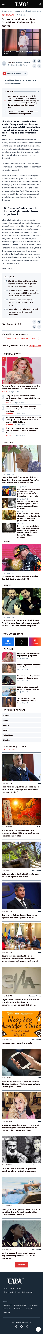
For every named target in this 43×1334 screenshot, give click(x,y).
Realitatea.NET (7, 1305)
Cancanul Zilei (7, 1309)
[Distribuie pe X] (39, 66)
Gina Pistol (11, 338)
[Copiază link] (34, 61)
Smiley (34, 338)
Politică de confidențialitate (11, 1292)
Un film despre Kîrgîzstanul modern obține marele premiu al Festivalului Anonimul (21, 409)
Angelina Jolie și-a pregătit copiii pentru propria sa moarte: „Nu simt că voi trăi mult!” (21, 389)
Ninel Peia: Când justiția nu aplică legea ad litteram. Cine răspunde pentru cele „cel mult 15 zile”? (22, 284)
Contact (5, 1288)
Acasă (5, 11)
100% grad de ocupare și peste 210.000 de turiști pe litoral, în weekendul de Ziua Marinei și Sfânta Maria (23, 419)
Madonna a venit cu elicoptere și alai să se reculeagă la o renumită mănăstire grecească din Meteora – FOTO (20, 1128)
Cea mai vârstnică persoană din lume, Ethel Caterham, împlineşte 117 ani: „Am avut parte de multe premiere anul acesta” (20, 481)
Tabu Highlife (18, 1309)
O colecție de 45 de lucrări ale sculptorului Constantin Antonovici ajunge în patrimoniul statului (28, 517)
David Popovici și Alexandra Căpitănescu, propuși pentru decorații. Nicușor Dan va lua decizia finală (28, 492)
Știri (11, 11)
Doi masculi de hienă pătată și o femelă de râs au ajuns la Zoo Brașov (22, 302)
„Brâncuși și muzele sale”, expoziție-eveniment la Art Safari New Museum (19, 1169)
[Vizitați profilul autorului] (4, 63)
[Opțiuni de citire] (38, 1329)
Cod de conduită (27, 1292)
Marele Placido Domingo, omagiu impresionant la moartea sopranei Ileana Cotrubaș (27, 504)
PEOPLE (4, 392)
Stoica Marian (36, 870)
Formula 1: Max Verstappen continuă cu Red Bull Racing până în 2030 (20, 577)
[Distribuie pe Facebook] (39, 61)
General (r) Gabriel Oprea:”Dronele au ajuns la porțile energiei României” (24, 312)
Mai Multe (21, 1265)
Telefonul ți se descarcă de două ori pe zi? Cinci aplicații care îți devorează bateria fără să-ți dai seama (21, 1084)
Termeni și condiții (16, 1288)
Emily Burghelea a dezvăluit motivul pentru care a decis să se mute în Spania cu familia (23, 398)
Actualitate (17, 11)
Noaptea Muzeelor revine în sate (17, 1043)
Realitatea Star (33, 1305)
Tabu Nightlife (29, 1309)
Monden (9, 435)
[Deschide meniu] (3, 4)
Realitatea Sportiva (20, 1305)
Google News (35, 345)
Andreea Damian (22, 62)
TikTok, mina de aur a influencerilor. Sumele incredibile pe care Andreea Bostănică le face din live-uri (22, 430)
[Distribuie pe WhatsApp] (34, 66)
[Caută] (40, 4)
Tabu (39, 783)
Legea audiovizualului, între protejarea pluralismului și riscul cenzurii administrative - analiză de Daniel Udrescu (20, 1003)
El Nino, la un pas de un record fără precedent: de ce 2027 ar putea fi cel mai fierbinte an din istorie (24, 293)
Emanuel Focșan (35, 996)
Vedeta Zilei (6, 1312)
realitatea (24, 338)
